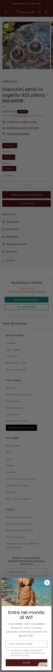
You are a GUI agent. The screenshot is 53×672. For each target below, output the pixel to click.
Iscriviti (27, 662)
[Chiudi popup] (47, 583)
